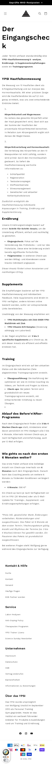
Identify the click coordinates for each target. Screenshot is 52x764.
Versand (9, 585)
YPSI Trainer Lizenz (14, 632)
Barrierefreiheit (12, 680)
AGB (7, 668)
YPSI (29, 759)
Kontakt (9, 579)
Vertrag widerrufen (14, 674)
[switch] (5, 760)
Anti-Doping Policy (14, 620)
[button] (5, 13)
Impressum (10, 656)
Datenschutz (11, 662)
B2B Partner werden (15, 597)
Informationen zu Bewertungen (20, 686)
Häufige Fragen (12, 591)
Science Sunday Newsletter (18, 638)
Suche (8, 573)
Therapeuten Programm (16, 626)
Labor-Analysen (12, 614)
